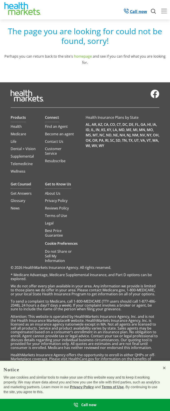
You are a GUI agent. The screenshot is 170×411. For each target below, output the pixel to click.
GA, (144, 124)
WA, (155, 140)
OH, (156, 135)
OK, (89, 140)
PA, (101, 140)
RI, (107, 140)
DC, (125, 124)
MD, (122, 129)
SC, (112, 140)
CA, (106, 124)
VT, (149, 140)
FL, (137, 124)
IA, (155, 124)
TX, (130, 140)
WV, (95, 145)
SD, (118, 140)
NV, (143, 135)
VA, (143, 140)
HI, (149, 124)
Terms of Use (113, 387)
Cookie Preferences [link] (61, 243)
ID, (88, 129)
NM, (135, 135)
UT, (137, 140)
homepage (83, 56)
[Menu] (164, 11)
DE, (131, 124)
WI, (88, 145)
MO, (150, 129)
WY (101, 145)
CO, (113, 124)
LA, (115, 129)
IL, (93, 129)
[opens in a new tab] (155, 97)
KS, (103, 129)
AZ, (100, 124)
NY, (149, 135)
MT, (96, 135)
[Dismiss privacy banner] (164, 368)
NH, (123, 135)
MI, (135, 129)
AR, (94, 124)
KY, (109, 129)
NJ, (129, 135)
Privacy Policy (82, 387)
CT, (119, 124)
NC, (102, 135)
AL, (88, 124)
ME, (129, 129)
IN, (98, 129)
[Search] (153, 11)
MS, (89, 135)
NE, (116, 135)
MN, (142, 129)
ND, (109, 135)
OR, (95, 140)
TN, (125, 140)
